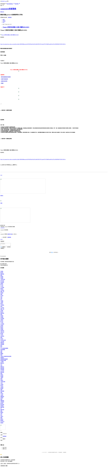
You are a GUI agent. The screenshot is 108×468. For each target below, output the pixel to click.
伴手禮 (1, 295)
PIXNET (45, 452)
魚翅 (1, 306)
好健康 (1, 329)
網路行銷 (2, 407)
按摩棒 (1, 397)
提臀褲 (1, 422)
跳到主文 (2, 11)
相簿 (3, 19)
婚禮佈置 (2, 368)
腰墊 (1, 352)
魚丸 (1, 299)
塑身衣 (1, 195)
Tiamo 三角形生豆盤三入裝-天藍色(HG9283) (16, 27)
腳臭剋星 (2, 274)
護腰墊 (1, 353)
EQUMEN (2, 421)
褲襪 (1, 389)
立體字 (1, 377)
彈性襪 (1, 388)
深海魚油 (2, 336)
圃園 (1, 417)
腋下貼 (1, 284)
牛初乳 (1, 334)
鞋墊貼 (1, 288)
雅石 (1, 345)
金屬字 (1, 380)
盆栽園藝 (2, 344)
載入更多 (2, 241)
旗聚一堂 (2, 291)
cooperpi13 (2, 227)
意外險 (1, 338)
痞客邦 (9, 234)
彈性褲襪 (2, 391)
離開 (6, 465)
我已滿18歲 (3, 465)
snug (1, 175)
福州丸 (1, 303)
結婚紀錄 (9, 237)
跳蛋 (1, 399)
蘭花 (1, 346)
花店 (1, 365)
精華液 (1, 412)
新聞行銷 (2, 409)
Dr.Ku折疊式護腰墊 (4, 348)
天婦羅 (1, 301)
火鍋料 (1, 302)
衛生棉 (1, 403)
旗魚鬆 (1, 292)
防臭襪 (1, 278)
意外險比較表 (3, 340)
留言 (11, 234)
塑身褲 (1, 420)
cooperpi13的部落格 (8, 9)
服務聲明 (64, 452)
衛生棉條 (2, 404)
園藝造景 (2, 342)
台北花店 (2, 370)
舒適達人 (2, 405)
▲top (1, 239)
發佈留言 (2, 248)
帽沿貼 (1, 272)
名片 (3, 22)
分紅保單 (2, 341)
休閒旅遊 (9, 17)
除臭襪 (1, 276)
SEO (1, 364)
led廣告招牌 (2, 381)
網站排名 (2, 363)
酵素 (1, 337)
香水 (1, 415)
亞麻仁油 (2, 332)
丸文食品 (2, 290)
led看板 (1, 387)
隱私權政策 (60, 452)
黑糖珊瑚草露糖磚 (4, 359)
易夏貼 (1, 283)
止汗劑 (1, 286)
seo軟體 (1, 361)
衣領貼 (1, 271)
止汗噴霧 (2, 287)
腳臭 (1, 275)
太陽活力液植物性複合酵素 (5, 356)
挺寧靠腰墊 (2, 349)
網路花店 (2, 366)
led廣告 (1, 384)
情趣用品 (2, 396)
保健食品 (2, 330)
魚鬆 (1, 203)
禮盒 (1, 294)
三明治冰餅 (2, 279)
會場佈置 (2, 369)
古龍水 (1, 416)
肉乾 (1, 298)
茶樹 (1, 413)
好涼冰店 (2, 280)
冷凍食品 (2, 305)
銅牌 (1, 378)
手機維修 (2, 401)
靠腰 (1, 350)
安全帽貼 (2, 282)
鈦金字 (1, 385)
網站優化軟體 (3, 360)
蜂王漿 (1, 333)
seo (1, 408)
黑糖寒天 (2, 357)
